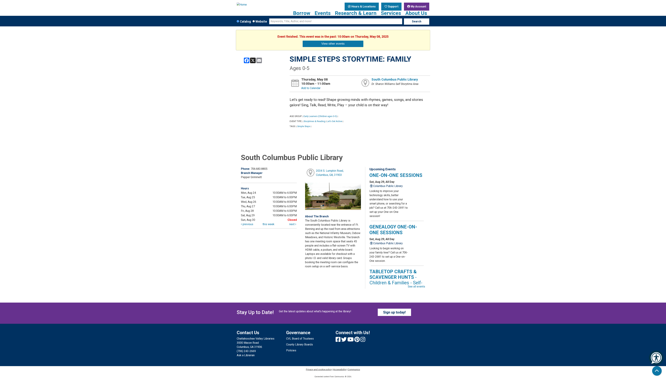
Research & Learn (356, 13)
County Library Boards (299, 344)
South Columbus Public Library (395, 79)
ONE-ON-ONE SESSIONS (395, 175)
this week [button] (268, 224)
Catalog (245, 21)
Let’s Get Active (334, 121)
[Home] (259, 4)
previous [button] (247, 224)
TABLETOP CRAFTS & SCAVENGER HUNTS (395, 280)
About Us (416, 13)
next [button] (292, 224)
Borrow (301, 13)
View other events (333, 43)
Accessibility (339, 369)
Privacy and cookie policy (319, 369)
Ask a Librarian (246, 355)
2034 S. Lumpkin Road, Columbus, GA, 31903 (330, 173)
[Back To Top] (657, 371)
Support (392, 6)
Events (323, 13)
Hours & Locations (363, 6)
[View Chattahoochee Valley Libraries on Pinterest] (357, 340)
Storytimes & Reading (314, 121)
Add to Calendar (311, 88)
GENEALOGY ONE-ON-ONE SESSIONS (393, 229)
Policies (291, 350)
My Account (418, 6)
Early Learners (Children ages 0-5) (320, 116)
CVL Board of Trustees (300, 338)
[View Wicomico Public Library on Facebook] (338, 340)
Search (416, 21)
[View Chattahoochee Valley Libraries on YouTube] (350, 340)
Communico (354, 369)
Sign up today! (394, 312)
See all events (416, 286)
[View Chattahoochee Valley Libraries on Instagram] (362, 340)
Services (391, 13)
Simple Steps (303, 126)
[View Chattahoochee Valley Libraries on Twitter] (344, 340)
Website (261, 21)
